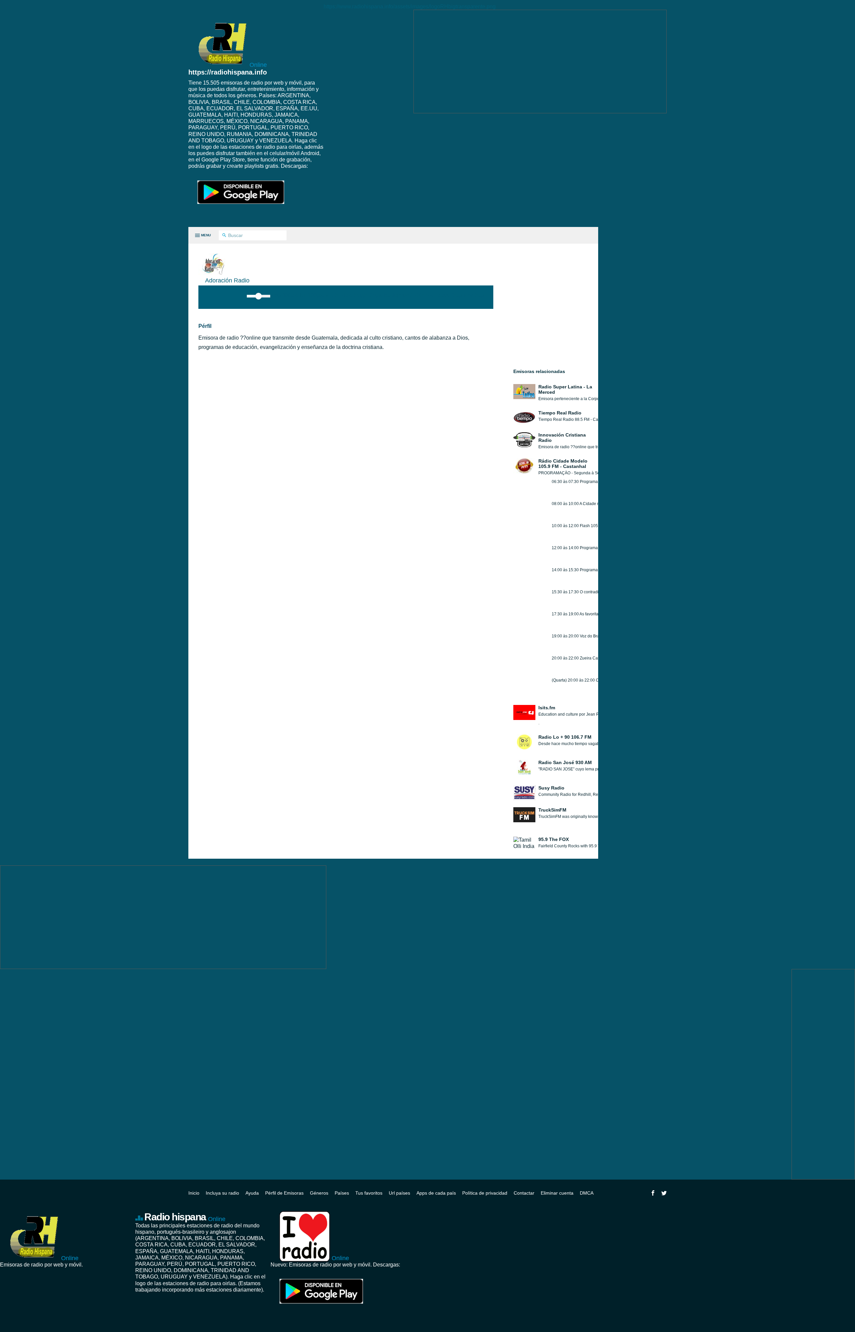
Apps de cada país (436, 1193)
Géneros (319, 1193)
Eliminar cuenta (557, 1193)
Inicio (193, 1193)
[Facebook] (653, 1193)
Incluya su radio (222, 1193)
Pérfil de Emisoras (284, 1193)
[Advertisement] (540, 61)
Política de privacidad (484, 1193)
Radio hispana (184, 1216)
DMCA (586, 1193)
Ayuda (252, 1193)
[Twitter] (664, 1193)
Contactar (524, 1193)
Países (342, 1193)
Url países (399, 1193)
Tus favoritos (368, 1193)
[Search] (224, 235)
